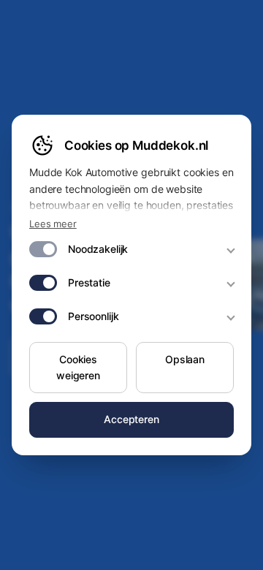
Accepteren (131, 419)
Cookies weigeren (78, 367)
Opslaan (185, 359)
